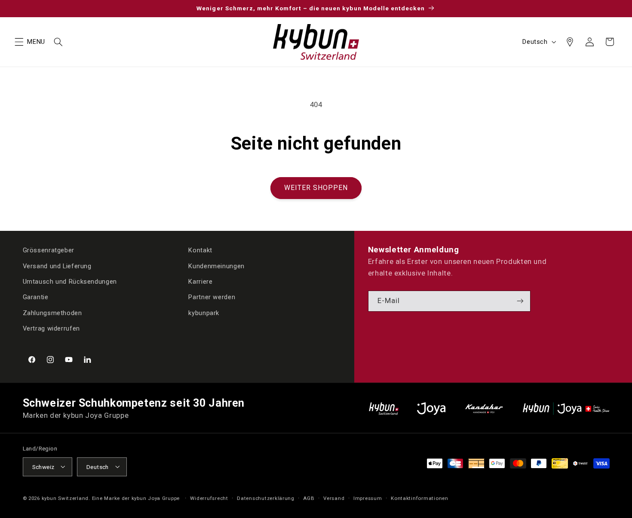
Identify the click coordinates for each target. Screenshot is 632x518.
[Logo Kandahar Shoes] (484, 408)
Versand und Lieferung (57, 266)
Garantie (36, 297)
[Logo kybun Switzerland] (384, 408)
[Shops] (570, 42)
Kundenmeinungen (216, 266)
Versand (333, 498)
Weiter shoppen (316, 188)
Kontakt (200, 250)
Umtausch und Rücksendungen (70, 281)
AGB (308, 498)
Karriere (200, 281)
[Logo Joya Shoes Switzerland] (431, 408)
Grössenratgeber (48, 250)
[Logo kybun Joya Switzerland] (566, 408)
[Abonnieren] (520, 301)
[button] (19, 42)
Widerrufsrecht (209, 498)
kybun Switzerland (65, 498)
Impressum (367, 498)
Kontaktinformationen (419, 498)
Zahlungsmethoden (52, 313)
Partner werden (211, 297)
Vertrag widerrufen (51, 328)
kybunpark (203, 313)
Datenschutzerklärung (266, 498)
